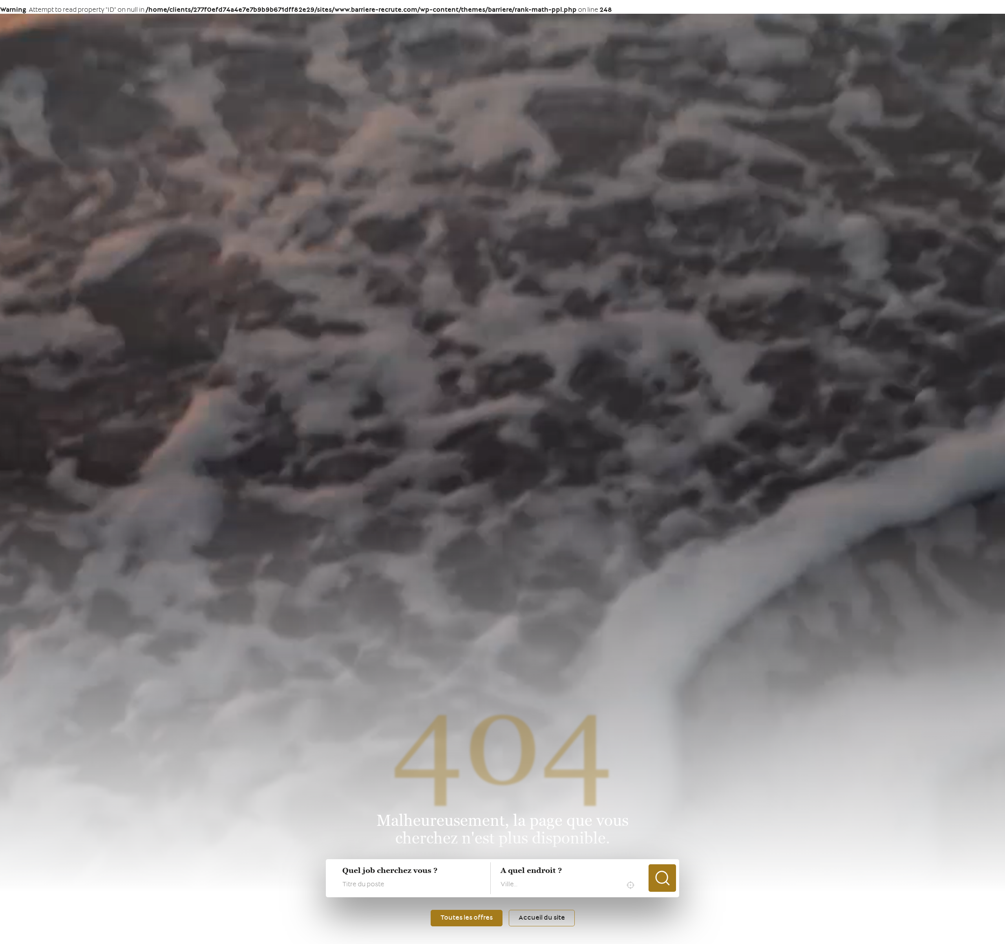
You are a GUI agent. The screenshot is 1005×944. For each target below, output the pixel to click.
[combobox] (569, 885)
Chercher (662, 878)
